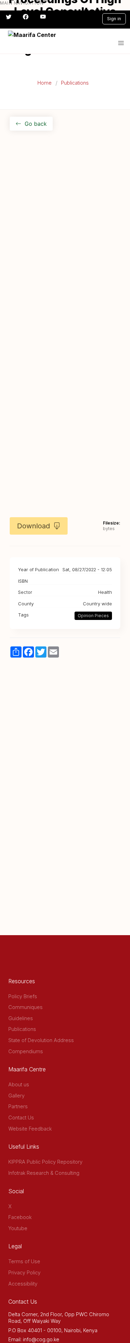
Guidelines (20, 1018)
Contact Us (21, 1117)
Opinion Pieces (93, 615)
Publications (75, 83)
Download (33, 526)
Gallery (16, 1096)
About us (18, 1084)
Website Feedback (30, 1129)
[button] (121, 43)
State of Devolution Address (41, 1040)
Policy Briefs (22, 996)
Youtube (17, 1228)
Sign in (114, 18)
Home (44, 83)
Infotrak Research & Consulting (43, 1173)
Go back (36, 123)
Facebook (20, 1217)
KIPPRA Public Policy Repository (45, 1162)
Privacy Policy (24, 1272)
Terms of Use (24, 1261)
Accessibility (22, 1284)
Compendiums (25, 1051)
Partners (18, 1106)
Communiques (25, 1007)
